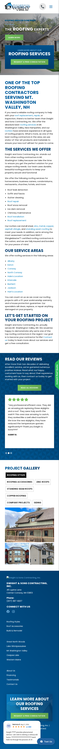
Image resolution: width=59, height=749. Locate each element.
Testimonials (13, 679)
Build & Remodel (14, 630)
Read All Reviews (29, 387)
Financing (11, 675)
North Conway (15, 272)
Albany (11, 261)
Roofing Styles (13, 621)
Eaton (10, 264)
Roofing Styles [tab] (16, 475)
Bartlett (12, 284)
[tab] (6, 453)
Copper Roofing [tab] (16, 495)
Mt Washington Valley (17, 650)
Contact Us (12, 684)
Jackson (12, 287)
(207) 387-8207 (14, 600)
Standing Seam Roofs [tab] (19, 488)
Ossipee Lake (13, 655)
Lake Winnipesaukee (16, 646)
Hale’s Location (15, 276)
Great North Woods (16, 641)
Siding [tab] (37, 502)
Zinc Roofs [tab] (42, 481)
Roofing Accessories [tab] (19, 481)
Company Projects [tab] (18, 502)
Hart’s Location (15, 291)
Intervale (12, 280)
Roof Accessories (15, 626)
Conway (12, 268)
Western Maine (14, 659)
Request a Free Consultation (29, 62)
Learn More (14, 37)
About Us (11, 670)
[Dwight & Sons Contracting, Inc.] (17, 7)
